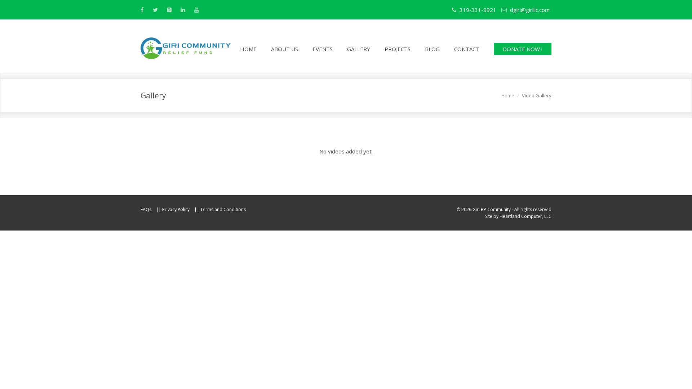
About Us (284, 49)
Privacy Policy (176, 209)
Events (322, 49)
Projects (398, 49)
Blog (432, 49)
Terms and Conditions (223, 209)
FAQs (146, 209)
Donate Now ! (522, 49)
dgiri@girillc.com (530, 9)
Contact (466, 49)
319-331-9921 (477, 9)
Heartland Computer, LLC (525, 216)
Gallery (358, 49)
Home (248, 49)
